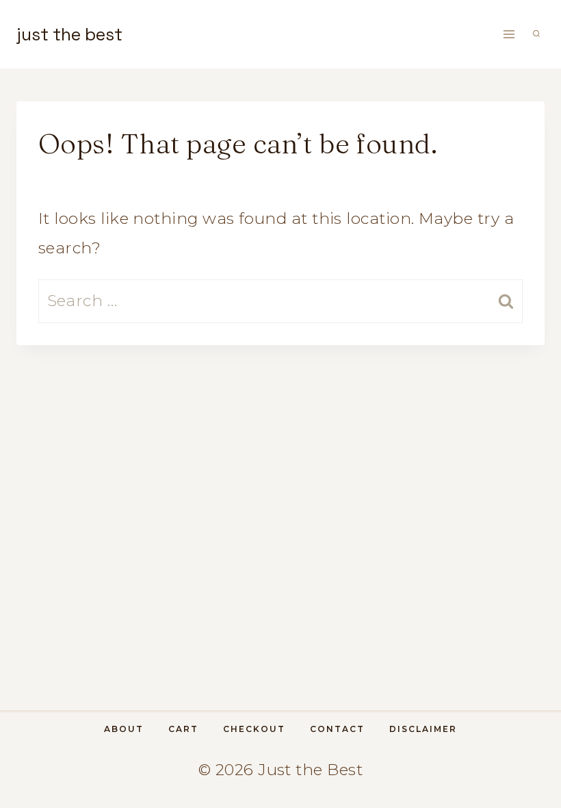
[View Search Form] (536, 34)
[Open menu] (508, 34)
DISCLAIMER (423, 729)
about (124, 729)
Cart (183, 729)
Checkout (254, 729)
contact (337, 729)
